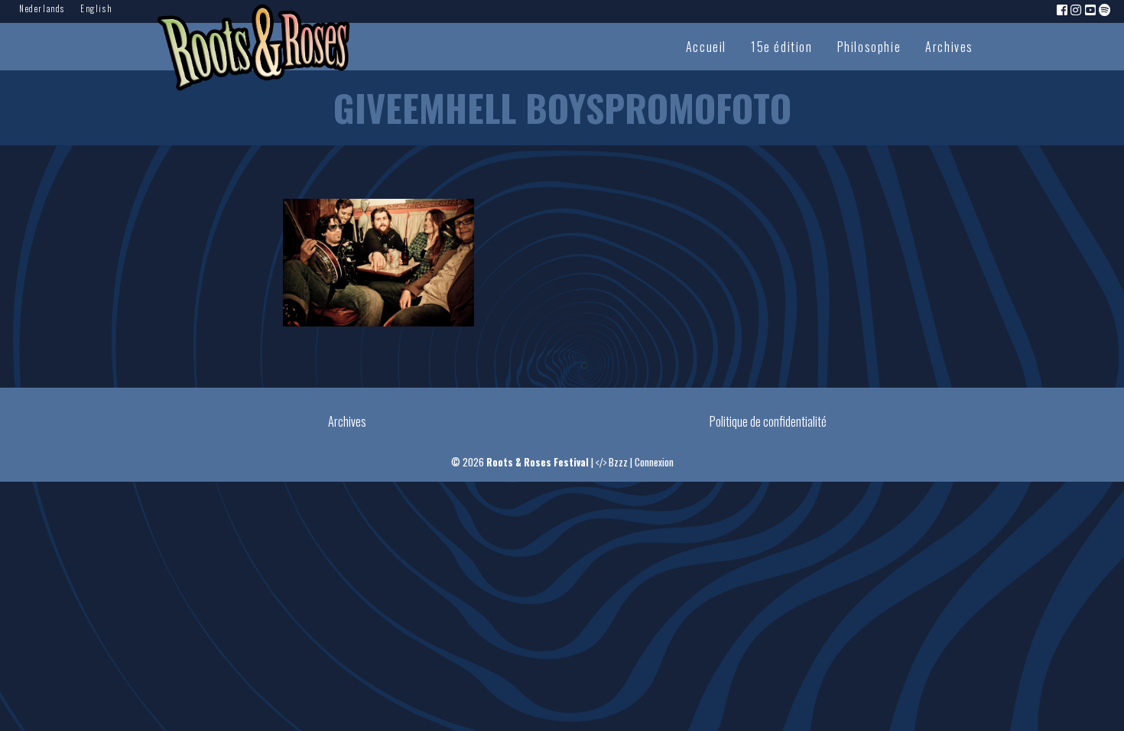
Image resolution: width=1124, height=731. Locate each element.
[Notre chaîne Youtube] (1091, 9)
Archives (949, 46)
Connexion (654, 462)
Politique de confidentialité (768, 421)
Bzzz (618, 462)
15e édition (782, 46)
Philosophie (869, 46)
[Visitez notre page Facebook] (1063, 9)
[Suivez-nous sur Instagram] (1076, 9)
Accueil (706, 46)
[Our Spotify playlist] (1106, 9)
